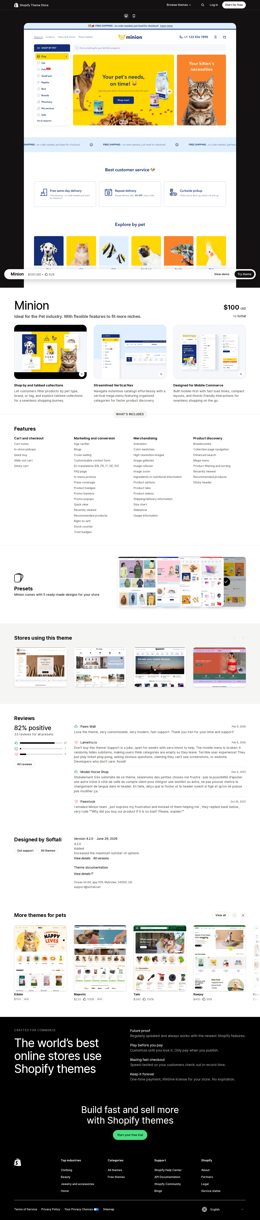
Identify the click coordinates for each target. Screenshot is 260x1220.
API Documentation (167, 1177)
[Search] (203, 5)
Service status (210, 1191)
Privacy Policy (50, 1209)
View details (82, 858)
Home (65, 1191)
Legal (205, 1184)
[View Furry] (160, 582)
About (205, 1170)
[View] (40, 667)
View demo (221, 274)
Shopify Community (167, 1184)
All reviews (24, 764)
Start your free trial (130, 1135)
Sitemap (108, 1209)
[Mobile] (134, 16)
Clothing (66, 1170)
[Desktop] (126, 16)
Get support (25, 850)
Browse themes (177, 5)
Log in (214, 5)
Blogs (158, 1191)
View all (220, 915)
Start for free (234, 5)
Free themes (116, 1177)
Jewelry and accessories (77, 1184)
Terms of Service (25, 1209)
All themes (48, 850)
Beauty (65, 1177)
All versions (101, 858)
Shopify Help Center (168, 1170)
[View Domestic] (182, 582)
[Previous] (234, 638)
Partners (207, 1177)
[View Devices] (204, 582)
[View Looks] (137, 582)
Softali (241, 316)
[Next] (243, 638)
